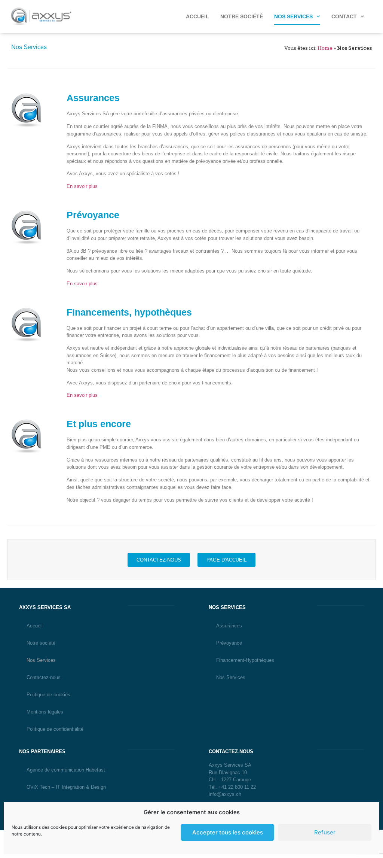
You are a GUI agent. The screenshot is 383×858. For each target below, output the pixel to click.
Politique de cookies (48, 694)
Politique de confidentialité (55, 729)
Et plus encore (99, 424)
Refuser (324, 832)
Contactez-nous (44, 677)
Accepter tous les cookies (227, 832)
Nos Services (293, 16)
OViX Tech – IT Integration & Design (66, 787)
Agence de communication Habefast (66, 770)
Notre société (241, 16)
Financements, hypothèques (129, 312)
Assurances (93, 97)
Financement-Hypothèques (245, 660)
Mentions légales (45, 712)
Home (325, 48)
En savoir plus (82, 186)
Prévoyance (93, 215)
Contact (344, 16)
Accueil (197, 16)
